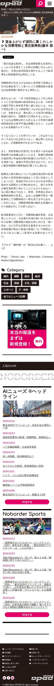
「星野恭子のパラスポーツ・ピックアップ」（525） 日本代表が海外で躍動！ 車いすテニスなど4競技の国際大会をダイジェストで (27, 604)
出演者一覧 (35, 652)
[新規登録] (27, 328)
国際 (16, 276)
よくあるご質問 (10, 667)
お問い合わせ (9, 670)
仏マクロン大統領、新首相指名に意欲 (23, 466)
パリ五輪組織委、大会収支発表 (19, 447)
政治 (27, 276)
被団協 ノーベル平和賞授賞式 (18, 485)
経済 (37, 276)
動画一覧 (34, 649)
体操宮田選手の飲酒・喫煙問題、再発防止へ (27, 437)
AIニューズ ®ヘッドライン (19, 9)
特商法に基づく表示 (11, 663)
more (27, 501)
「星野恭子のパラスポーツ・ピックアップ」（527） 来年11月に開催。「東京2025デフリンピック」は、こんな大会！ (27, 545)
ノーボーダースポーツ (39, 660)
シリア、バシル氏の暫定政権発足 (21, 475)
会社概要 (7, 652)
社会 (6, 283)
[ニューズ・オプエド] (11, 3)
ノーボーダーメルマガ (39, 663)
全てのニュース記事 (14, 296)
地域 (16, 283)
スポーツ (8, 289)
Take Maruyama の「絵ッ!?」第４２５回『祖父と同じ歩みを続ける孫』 (27, 571)
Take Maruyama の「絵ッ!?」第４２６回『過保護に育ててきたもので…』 (27, 559)
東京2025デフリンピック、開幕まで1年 (24, 494)
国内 (6, 276)
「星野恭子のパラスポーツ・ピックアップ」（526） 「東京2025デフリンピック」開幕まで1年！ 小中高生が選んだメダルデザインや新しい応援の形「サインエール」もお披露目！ (27, 587)
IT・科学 (23, 289)
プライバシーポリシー (12, 656)
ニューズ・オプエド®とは (14, 649)
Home (3, 9)
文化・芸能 (31, 283)
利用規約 (7, 660)
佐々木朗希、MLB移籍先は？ (18, 456)
